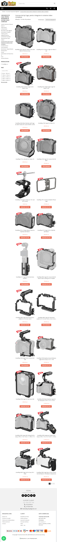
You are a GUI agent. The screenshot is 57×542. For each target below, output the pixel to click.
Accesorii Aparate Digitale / (13, 11)
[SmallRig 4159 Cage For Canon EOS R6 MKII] (46, 146)
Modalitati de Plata (24, 516)
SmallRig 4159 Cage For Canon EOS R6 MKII (46, 159)
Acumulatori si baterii (5, 32)
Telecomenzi (4, 27)
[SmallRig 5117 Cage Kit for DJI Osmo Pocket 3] (25, 259)
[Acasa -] (8, 3)
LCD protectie (4, 29)
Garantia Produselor (24, 520)
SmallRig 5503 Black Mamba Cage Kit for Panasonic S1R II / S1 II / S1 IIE (46, 399)
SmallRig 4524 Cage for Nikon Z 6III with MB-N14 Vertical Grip (25, 50)
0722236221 (29, 504)
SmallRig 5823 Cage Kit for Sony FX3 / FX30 (25, 473)
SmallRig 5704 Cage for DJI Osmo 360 (25, 399)
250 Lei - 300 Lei (5, 78)
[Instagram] (34, 495)
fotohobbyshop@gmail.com (29, 508)
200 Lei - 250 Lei (5, 77)
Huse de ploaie (4, 47)
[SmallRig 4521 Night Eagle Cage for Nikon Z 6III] (46, 73)
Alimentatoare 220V (5, 38)
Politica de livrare (6, 521)
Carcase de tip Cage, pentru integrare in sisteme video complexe (7, 43)
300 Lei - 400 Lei (5, 80)
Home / (4, 11)
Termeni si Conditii (6, 518)
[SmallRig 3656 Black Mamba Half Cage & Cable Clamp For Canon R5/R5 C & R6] (25, 110)
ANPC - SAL (22, 525)
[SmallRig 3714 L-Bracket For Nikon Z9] (25, 146)
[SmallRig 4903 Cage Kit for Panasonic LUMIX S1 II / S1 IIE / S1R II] (25, 302)
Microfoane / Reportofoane (7, 49)
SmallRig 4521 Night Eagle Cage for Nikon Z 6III (46, 87)
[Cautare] (54, 3)
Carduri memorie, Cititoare (7, 24)
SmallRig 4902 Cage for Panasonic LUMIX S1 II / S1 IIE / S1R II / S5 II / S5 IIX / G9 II (46, 318)
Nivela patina (4, 50)
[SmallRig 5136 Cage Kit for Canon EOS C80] (25, 343)
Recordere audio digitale (6, 30)
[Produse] (2, 9)
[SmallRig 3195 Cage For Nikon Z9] (46, 110)
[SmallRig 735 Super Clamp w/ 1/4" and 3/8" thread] (25, 184)
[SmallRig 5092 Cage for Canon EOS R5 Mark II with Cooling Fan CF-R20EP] (46, 259)
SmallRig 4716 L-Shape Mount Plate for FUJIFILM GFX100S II (25, 231)
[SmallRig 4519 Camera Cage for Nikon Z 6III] (46, 36)
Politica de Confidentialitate (8, 520)
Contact (4, 523)
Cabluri (2, 40)
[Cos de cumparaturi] (54, 8)
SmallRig (4, 64)
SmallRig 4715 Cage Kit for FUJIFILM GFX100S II (46, 231)
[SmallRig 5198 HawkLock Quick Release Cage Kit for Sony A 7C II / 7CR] (46, 343)
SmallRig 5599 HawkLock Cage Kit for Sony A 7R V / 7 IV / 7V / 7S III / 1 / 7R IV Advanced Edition (46, 436)
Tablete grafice (4, 33)
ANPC (21, 523)
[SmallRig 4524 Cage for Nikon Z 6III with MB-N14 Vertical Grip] (25, 36)
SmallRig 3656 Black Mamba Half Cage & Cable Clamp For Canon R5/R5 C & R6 (25, 123)
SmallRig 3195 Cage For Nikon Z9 (46, 123)
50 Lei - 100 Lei (5, 73)
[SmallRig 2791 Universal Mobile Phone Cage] (46, 184)
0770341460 (29, 506)
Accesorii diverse (4, 58)
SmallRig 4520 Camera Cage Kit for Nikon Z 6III (25, 87)
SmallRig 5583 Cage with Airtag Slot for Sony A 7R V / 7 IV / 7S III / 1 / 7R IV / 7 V (25, 436)
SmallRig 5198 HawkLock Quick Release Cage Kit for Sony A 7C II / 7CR (46, 358)
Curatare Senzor (4, 45)
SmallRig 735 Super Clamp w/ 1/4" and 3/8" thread (25, 200)
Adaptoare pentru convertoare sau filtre (6, 36)
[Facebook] (23, 495)
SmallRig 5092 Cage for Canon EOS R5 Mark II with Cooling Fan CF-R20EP (46, 277)
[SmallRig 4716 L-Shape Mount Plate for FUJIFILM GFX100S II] (25, 220)
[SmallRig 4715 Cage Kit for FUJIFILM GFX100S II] (46, 220)
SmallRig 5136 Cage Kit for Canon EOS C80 (25, 358)
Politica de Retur (24, 518)
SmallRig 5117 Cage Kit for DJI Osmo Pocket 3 (25, 277)
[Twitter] (31, 495)
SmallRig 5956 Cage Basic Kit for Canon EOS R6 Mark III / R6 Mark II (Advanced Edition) (46, 473)
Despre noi (4, 516)
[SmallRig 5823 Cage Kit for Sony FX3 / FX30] (25, 459)
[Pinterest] (25, 495)
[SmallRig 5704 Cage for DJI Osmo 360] (25, 384)
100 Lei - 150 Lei (5, 75)
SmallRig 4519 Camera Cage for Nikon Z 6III (46, 50)
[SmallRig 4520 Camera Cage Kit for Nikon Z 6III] (25, 73)
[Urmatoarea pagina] (54, 484)
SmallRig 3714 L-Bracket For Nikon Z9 (25, 159)
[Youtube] (28, 495)
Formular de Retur (24, 521)
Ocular (2, 52)
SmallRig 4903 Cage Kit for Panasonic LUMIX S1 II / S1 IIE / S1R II (25, 318)
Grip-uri (2, 25)
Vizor (2, 56)
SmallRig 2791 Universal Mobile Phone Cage (46, 200)
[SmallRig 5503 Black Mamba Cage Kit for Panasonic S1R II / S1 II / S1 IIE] (46, 384)
